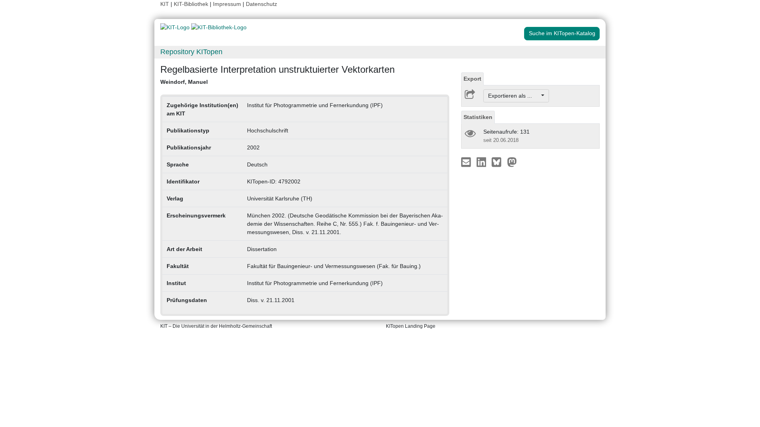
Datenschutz (261, 4)
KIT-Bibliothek (192, 4)
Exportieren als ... (514, 96)
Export (472, 79)
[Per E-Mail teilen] (467, 162)
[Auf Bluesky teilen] (498, 162)
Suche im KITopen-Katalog (562, 33)
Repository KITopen (191, 52)
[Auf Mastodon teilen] (512, 162)
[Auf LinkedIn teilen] (482, 162)
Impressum (227, 4)
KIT (164, 4)
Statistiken (478, 117)
